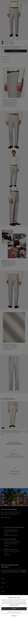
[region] (14, 606)
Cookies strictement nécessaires (14, 612)
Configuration (14, 615)
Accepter (14, 608)
